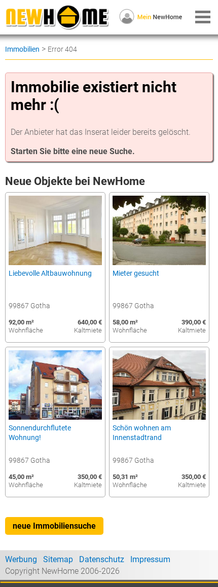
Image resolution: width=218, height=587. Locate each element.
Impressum (150, 559)
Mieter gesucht (136, 273)
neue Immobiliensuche (54, 526)
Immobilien (22, 49)
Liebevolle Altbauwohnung (50, 273)
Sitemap (58, 559)
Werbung (21, 559)
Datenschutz (101, 559)
